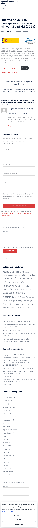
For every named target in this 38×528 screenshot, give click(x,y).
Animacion (27, 272)
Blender (6, 275)
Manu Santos (8, 31)
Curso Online (7, 410)
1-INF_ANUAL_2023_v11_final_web (10, 68)
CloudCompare (17, 275)
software (27, 301)
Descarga (24, 68)
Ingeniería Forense (9, 430)
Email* (5, 239)
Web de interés (10, 308)
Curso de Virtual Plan (26, 368)
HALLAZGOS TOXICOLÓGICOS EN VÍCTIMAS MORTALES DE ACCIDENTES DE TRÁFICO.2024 (18, 362)
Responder (12, 126)
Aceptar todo (19, 515)
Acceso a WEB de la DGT (9, 72)
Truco (7, 304)
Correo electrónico (10, 174)
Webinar (24, 307)
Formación (11, 285)
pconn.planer (7, 452)
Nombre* (6, 231)
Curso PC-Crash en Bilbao (11, 330)
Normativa (19, 292)
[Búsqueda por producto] (32, 4)
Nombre (6, 165)
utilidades (16, 304)
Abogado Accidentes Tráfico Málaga (20, 109)
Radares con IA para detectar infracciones (17, 321)
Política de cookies (7, 511)
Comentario (7, 149)
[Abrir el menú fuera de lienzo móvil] (36, 4)
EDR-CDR (9, 278)
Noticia (16, 33)
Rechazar (19, 520)
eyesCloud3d (11, 282)
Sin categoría (13, 300)
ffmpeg (20, 282)
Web (4, 183)
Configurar (19, 524)
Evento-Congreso (8, 417)
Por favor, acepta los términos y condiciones (19, 247)
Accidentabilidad (7, 33)
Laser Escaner (19, 289)
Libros (7, 293)
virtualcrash (28, 304)
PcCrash (23, 297)
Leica (28, 289)
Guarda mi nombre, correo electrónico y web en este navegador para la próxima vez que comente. (18, 196)
